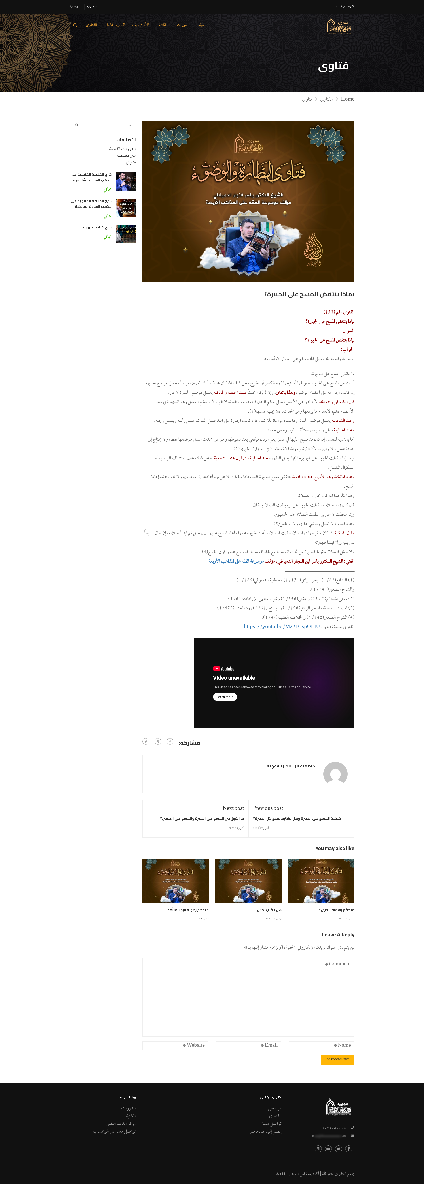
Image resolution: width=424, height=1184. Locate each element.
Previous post (268, 809)
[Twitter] (158, 741)
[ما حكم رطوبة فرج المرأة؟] (175, 883)
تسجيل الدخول (76, 6)
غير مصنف (126, 156)
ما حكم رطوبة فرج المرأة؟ (188, 909)
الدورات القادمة (122, 149)
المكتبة (163, 25)
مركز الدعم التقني (121, 1124)
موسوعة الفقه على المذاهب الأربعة (236, 561)
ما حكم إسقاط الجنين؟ (336, 909)
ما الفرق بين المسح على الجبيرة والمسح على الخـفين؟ (202, 818)
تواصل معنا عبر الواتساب (114, 1131)
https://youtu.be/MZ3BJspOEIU (282, 627)
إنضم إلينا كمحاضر (265, 1131)
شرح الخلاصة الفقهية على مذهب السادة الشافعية (91, 177)
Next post (233, 809)
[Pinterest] (145, 741)
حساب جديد (92, 6)
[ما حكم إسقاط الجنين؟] (321, 883)
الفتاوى (91, 25)
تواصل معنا (272, 1124)
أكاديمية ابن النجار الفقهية (292, 766)
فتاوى (307, 100)
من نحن (275, 1108)
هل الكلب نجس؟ (268, 909)
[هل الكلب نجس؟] (248, 883)
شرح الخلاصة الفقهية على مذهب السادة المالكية (91, 203)
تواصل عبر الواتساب (343, 6)
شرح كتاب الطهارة (97, 227)
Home (347, 99)
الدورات (183, 25)
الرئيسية (204, 25)
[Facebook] (170, 741)
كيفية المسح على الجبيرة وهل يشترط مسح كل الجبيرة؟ (297, 818)
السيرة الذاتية (115, 25)
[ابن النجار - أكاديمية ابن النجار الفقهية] (339, 25)
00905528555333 (335, 1128)
